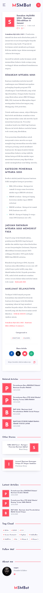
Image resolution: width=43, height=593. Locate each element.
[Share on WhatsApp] (31, 353)
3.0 (22, 530)
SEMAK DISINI (20, 314)
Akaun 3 (35, 539)
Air (16, 539)
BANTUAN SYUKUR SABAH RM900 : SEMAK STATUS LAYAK (26, 422)
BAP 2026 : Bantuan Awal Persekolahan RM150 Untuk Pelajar (26, 410)
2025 (15, 530)
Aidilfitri (8, 539)
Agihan (23, 535)
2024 (7, 530)
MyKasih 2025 (20, 282)
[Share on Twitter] (18, 353)
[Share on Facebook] (11, 353)
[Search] (38, 5)
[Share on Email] (24, 353)
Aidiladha (34, 535)
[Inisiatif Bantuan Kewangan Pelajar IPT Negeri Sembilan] (21, 464)
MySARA (27, 338)
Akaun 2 (25, 539)
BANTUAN (16, 338)
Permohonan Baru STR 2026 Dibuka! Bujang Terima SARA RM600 (26, 398)
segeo (16, 568)
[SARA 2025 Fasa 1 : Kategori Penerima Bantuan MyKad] (21, 447)
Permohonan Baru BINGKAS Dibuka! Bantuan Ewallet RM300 (26, 386)
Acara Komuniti (11, 535)
